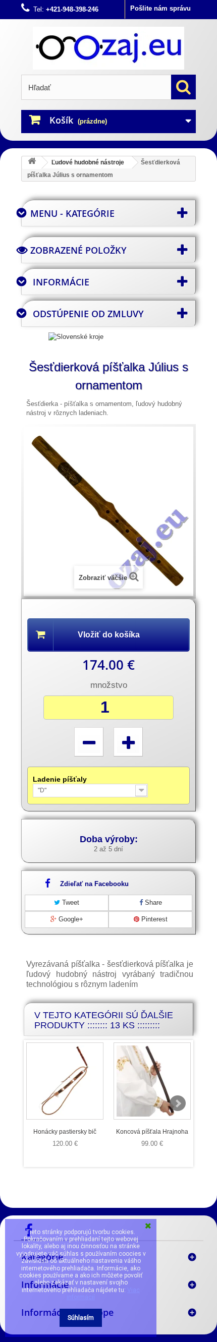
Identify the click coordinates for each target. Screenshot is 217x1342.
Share (152, 902)
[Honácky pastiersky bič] (64, 1081)
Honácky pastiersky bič (64, 1131)
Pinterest (153, 919)
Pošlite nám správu (160, 8)
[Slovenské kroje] (75, 336)
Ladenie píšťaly (61, 779)
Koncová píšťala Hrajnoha (152, 1131)
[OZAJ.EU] (108, 48)
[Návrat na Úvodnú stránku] (31, 162)
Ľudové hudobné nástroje (87, 162)
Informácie (61, 282)
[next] (178, 1103)
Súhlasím (81, 1317)
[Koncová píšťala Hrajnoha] (152, 1081)
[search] (183, 87)
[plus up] (128, 741)
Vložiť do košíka (109, 634)
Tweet (69, 902)
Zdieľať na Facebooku (94, 884)
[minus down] (88, 741)
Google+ (70, 919)
